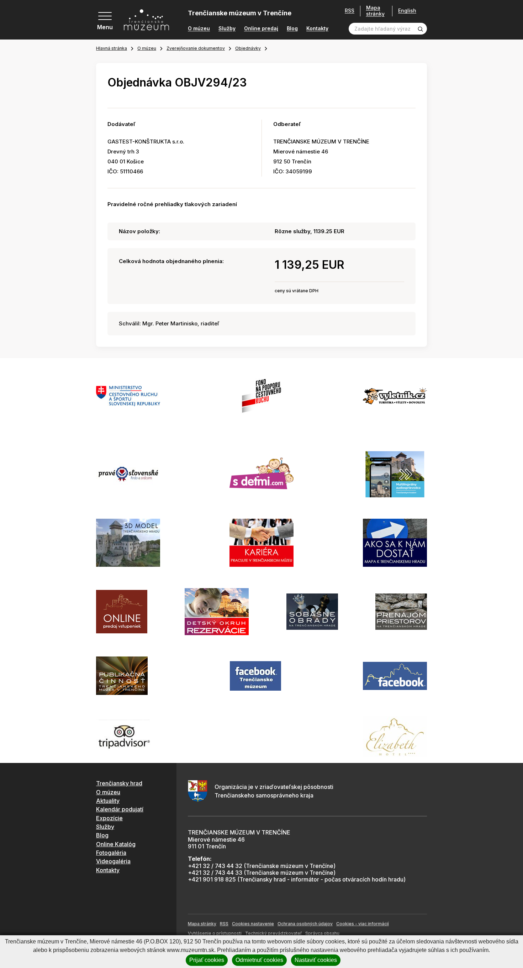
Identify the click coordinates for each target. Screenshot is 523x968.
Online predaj (261, 28)
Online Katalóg (116, 844)
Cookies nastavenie (253, 923)
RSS (349, 11)
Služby (227, 28)
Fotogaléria (111, 852)
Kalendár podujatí (119, 809)
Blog (292, 28)
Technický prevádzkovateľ (273, 933)
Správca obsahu (322, 933)
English (407, 11)
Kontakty (317, 28)
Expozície (109, 818)
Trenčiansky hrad (119, 783)
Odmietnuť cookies (259, 960)
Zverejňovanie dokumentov (196, 48)
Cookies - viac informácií (362, 923)
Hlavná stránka (111, 48)
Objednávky (248, 48)
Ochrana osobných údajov (305, 923)
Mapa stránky (375, 11)
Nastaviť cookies (316, 960)
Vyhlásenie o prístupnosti (215, 933)
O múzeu (199, 28)
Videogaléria (113, 861)
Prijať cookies (206, 960)
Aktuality (108, 800)
